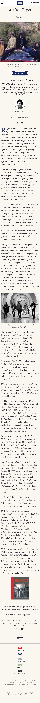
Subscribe (35, 3)
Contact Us (30, 678)
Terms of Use (29, 680)
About (7, 678)
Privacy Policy (15, 682)
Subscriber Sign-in (20, 688)
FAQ (17, 680)
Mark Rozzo (21, 111)
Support (8, 680)
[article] (20, 328)
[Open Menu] (2, 3)
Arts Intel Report (20, 10)
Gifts (33, 685)
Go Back (20, 17)
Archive (17, 678)
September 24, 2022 (20, 117)
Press (29, 682)
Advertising (10, 685)
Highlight (20, 73)
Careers (23, 685)
